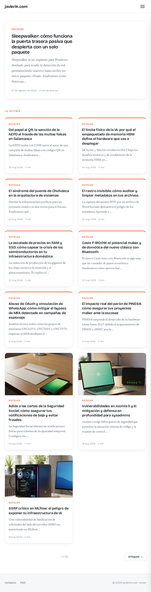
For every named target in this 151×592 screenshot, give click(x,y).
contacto (10, 582)
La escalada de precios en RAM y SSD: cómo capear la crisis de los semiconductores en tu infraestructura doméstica (36, 250)
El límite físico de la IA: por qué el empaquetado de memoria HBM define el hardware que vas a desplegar (108, 137)
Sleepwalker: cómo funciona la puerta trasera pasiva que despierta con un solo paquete (42, 44)
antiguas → (135, 556)
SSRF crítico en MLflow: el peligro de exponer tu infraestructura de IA (38, 510)
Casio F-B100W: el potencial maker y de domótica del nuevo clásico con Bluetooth (111, 247)
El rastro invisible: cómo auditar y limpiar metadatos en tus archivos (110, 193)
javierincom (16, 6)
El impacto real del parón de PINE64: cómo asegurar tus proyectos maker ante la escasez (112, 308)
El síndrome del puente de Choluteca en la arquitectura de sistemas (39, 193)
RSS (23, 582)
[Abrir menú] (142, 6)
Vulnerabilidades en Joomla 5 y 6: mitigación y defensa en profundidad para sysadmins (109, 410)
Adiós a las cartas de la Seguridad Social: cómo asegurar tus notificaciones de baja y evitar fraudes (36, 413)
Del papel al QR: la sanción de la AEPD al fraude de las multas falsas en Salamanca (37, 134)
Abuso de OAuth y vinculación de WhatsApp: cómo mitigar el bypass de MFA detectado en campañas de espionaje (37, 311)
